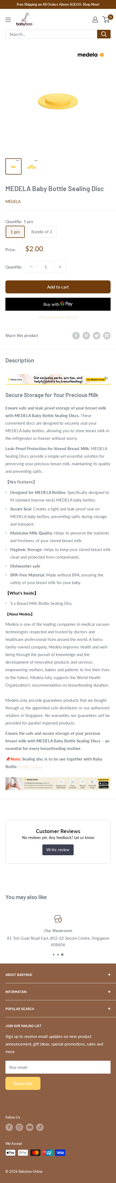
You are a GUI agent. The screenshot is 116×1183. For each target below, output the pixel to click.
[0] (106, 19)
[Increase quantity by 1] (60, 267)
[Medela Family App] (58, 777)
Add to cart (58, 286)
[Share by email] (107, 335)
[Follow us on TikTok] (40, 1127)
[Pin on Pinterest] (86, 335)
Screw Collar (29, 766)
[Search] (104, 34)
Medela (13, 201)
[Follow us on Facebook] (9, 1127)
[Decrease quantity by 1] (31, 267)
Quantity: (13, 266)
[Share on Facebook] (76, 335)
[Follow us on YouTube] (29, 1127)
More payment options (58, 316)
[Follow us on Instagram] (19, 1127)
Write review (57, 849)
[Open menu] (8, 20)
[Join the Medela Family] (58, 372)
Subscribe (22, 1083)
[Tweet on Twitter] (96, 335)
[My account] (95, 19)
